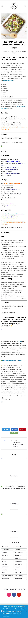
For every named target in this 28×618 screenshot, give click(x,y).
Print (15, 432)
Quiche (24, 51)
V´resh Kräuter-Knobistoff (12, 183)
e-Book (20, 341)
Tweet (7, 429)
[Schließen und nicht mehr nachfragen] (26, 611)
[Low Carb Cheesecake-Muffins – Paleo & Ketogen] (8, 443)
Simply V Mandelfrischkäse (13, 193)
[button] (2, 6)
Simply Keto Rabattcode (10, 218)
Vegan (14, 53)
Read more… (14, 476)
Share (15, 429)
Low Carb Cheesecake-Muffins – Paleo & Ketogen (18, 443)
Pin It (23, 429)
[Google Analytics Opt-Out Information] (2, 611)
